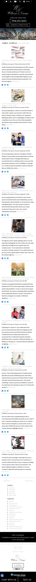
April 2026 (12, 493)
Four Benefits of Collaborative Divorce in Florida (15, 322)
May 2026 (12, 491)
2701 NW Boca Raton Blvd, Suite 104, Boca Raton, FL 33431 (18, 537)
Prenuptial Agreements (16, 526)
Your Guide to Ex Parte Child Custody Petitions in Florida (18, 411)
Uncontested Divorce (15, 528)
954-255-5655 (20, 539)
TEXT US (27, 580)
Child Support (13, 505)
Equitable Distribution (15, 512)
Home (6, 1)
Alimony (11, 501)
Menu (28, 1)
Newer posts (29, 481)
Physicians (12, 525)
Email (15, 1)
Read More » (16, 81)
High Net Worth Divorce (16, 519)
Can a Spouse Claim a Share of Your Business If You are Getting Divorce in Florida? (18, 452)
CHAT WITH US (9, 580)
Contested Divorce (14, 508)
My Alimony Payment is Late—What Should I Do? (17, 61)
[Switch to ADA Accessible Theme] (2, 575)
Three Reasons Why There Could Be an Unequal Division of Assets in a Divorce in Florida (18, 278)
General (11, 517)
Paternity (11, 523)
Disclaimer (21, 551)
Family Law (12, 514)
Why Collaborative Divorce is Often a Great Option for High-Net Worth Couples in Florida (17, 235)
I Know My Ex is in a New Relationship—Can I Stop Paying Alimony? (17, 191)
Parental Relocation (15, 521)
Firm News (12, 516)
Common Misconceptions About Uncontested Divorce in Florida (17, 148)
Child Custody (13, 503)
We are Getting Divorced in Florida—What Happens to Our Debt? (16, 105)
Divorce (11, 510)
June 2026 (12, 490)
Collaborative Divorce (15, 507)
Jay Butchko (24, 42)
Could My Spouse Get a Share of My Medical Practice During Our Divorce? (17, 367)
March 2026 (12, 495)
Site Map (14, 551)
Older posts (6, 481)
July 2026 (12, 488)
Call (11, 1)
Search (20, 1)
